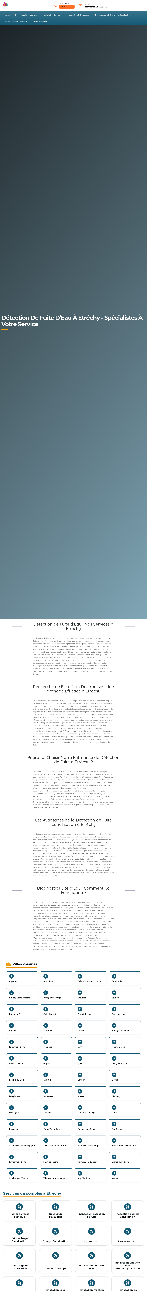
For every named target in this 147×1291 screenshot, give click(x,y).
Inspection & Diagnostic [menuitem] (79, 15)
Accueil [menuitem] (8, 15)
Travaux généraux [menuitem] (39, 21)
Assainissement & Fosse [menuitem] (15, 21)
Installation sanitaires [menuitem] (53, 15)
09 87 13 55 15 (67, 7)
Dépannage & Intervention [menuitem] (26, 15)
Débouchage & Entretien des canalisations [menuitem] (113, 15)
